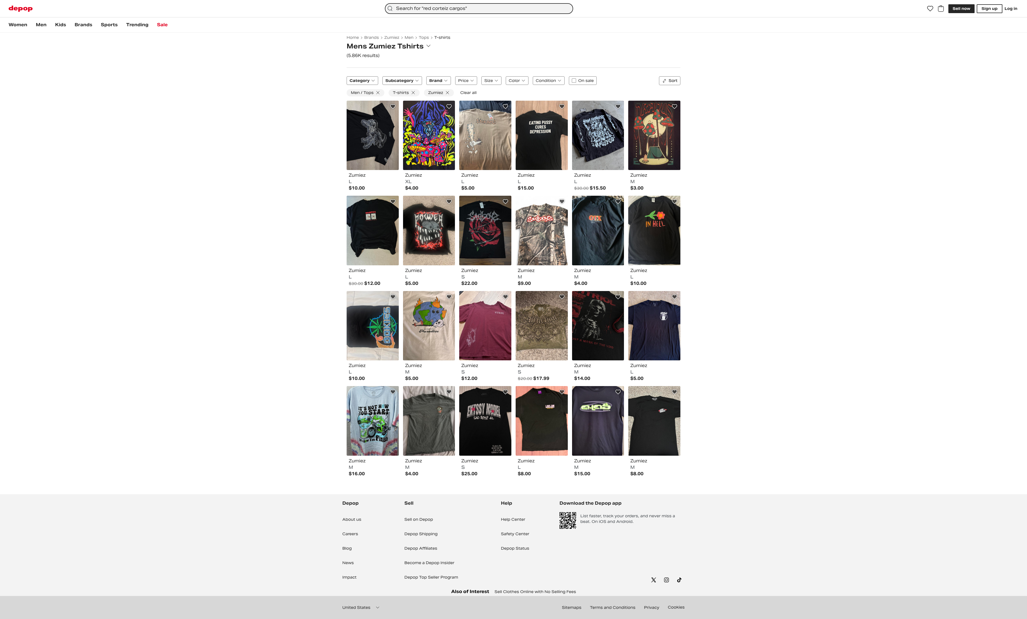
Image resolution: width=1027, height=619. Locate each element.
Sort (673, 80)
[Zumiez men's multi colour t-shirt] (429, 230)
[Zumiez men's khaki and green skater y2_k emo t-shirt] (542, 326)
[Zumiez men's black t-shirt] (373, 135)
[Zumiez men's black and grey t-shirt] (598, 135)
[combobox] (479, 8)
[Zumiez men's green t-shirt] (542, 421)
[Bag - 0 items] (941, 8)
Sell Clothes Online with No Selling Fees (535, 591)
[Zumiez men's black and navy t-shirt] (429, 135)
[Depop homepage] (21, 9)
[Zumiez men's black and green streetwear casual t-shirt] (598, 421)
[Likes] (930, 8)
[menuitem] (18, 24)
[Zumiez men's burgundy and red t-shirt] (485, 326)
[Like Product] (393, 106)
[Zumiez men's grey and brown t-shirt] (429, 421)
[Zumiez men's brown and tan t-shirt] (485, 135)
